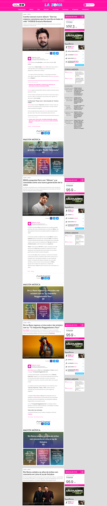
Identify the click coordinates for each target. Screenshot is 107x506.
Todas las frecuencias (74, 29)
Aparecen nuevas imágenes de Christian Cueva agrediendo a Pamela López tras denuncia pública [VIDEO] (78, 114)
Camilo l (30, 104)
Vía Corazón (79, 76)
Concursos (65, 9)
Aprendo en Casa (45, 0)
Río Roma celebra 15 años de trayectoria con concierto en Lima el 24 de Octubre (79, 74)
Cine (38, 9)
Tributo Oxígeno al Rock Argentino (79, 242)
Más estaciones (61, 0)
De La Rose (36, 395)
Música (31, 9)
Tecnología (55, 9)
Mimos (32, 271)
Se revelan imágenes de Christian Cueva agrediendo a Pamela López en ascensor (79, 107)
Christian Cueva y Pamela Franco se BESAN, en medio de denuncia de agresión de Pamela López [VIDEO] (78, 100)
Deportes (46, 9)
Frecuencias (85, 9)
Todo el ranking (79, 65)
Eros (29, 271)
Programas (75, 9)
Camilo (29, 62)
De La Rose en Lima (38, 417)
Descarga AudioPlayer (53, 0)
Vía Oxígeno (79, 82)
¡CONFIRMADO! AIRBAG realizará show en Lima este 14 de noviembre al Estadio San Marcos (79, 80)
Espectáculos (22, 9)
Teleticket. (52, 333)
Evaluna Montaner (54, 76)
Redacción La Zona (36, 57)
